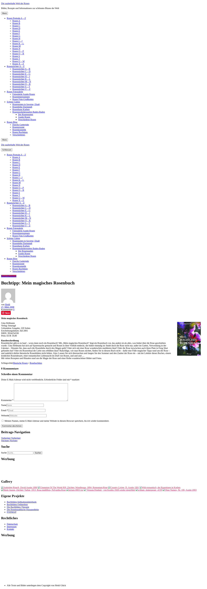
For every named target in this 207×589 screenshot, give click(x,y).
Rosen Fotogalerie (15, 91)
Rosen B (16, 23)
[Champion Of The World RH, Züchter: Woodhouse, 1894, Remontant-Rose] (73, 487)
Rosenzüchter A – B (21, 69)
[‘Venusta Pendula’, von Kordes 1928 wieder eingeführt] (109, 490)
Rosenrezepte (18, 127)
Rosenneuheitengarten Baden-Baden (28, 112)
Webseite (5, 415)
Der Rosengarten (25, 114)
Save (7, 312)
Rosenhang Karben (21, 109)
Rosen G (16, 36)
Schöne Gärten (13, 102)
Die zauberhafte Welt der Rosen (15, 3)
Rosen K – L (18, 43)
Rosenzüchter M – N (21, 81)
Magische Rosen (20, 363)
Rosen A (16, 21)
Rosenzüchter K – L (21, 79)
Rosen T (16, 59)
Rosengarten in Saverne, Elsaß (26, 104)
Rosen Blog (12, 122)
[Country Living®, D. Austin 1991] (123, 487)
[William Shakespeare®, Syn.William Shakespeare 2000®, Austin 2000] (149, 490)
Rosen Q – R (18, 53)
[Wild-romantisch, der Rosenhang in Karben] (160, 487)
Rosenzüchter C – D (21, 71)
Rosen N (16, 48)
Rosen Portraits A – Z (16, 18)
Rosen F (16, 33)
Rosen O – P (18, 51)
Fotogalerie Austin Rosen (23, 94)
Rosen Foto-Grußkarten (23, 99)
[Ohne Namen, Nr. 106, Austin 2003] (180, 490)
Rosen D (16, 28)
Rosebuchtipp (36, 363)
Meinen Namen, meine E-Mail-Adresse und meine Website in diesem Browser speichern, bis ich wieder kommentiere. (57, 421)
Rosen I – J (17, 41)
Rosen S (16, 56)
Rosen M (16, 46)
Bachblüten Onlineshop (17, 504)
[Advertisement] (103, 470)
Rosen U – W (18, 61)
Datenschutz (12, 524)
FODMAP (11, 512)
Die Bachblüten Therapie (18, 507)
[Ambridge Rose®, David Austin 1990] (19, 487)
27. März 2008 (7, 307)
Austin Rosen (24, 117)
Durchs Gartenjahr (20, 124)
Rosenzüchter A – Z (16, 66)
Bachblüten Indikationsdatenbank (21, 502)
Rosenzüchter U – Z (21, 89)
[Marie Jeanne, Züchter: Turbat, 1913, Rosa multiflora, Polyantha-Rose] (33, 490)
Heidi (7, 304)
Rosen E (16, 31)
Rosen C (16, 26)
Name (3, 405)
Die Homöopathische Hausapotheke (23, 509)
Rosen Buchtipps (20, 132)
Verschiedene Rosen (27, 119)
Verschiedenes (18, 135)
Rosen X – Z (18, 64)
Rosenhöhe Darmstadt (22, 107)
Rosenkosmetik (19, 129)
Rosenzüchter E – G (21, 74)
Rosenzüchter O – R (21, 84)
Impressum (11, 526)
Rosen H (16, 38)
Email (3, 410)
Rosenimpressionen (21, 97)
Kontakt (10, 529)
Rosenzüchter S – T (21, 86)
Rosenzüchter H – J (21, 76)
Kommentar (7, 400)
